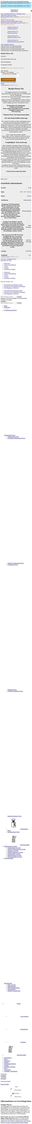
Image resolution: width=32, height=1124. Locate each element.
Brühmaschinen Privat (13, 832)
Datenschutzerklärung (10, 265)
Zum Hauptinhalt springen (21, 1)
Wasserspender (12, 989)
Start (2, 14)
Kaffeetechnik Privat (10, 14)
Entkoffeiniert (24, 1029)
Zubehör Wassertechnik (14, 991)
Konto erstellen (5, 1084)
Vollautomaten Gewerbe (14, 848)
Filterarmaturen (12, 986)
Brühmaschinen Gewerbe (14, 855)
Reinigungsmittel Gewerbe (15, 857)
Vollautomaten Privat (13, 436)
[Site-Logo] (16, 11)
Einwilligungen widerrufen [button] (11, 288)
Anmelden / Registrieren (10, 1071)
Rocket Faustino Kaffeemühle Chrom (11, 23)
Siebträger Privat (20, 14)
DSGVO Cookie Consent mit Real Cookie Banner (14, 1122)
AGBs (6, 266)
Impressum (7, 263)
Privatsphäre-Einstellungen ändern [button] (13, 285)
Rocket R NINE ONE (7, 17)
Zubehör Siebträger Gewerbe (15, 852)
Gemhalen (23, 1042)
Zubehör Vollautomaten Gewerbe (17, 849)
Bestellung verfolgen (9, 269)
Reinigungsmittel (24, 845)
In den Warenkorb (8, 79)
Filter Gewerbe (12, 985)
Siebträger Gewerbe (13, 851)
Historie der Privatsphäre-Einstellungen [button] (14, 286)
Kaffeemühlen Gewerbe (14, 854)
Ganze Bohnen (24, 1016)
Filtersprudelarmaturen (14, 988)
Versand (6, 268)
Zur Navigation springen (7, 1)
